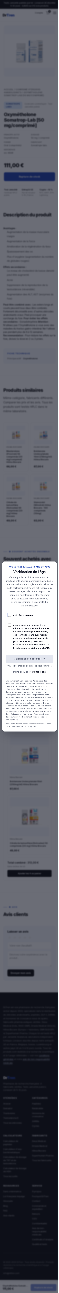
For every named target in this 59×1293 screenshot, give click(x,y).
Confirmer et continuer (29, 658)
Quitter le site (39, 671)
